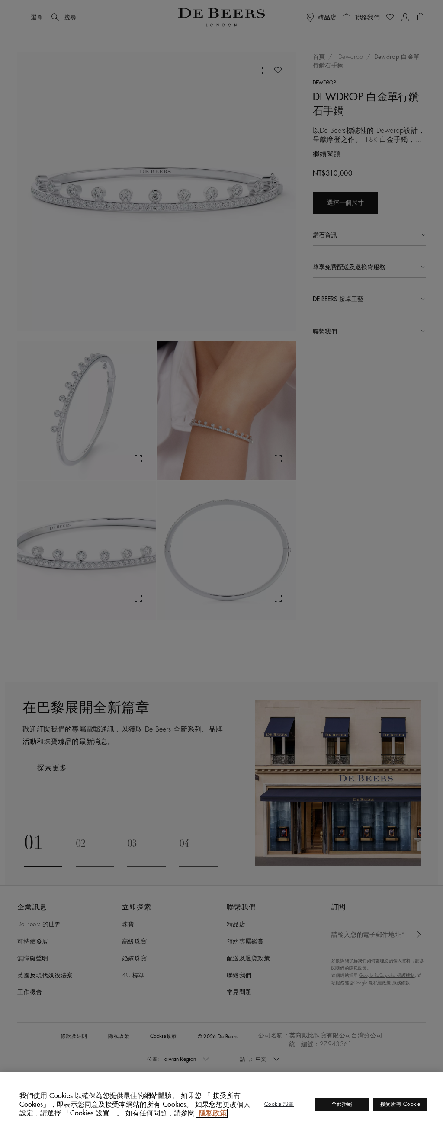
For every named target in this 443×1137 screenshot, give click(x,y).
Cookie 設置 (279, 1104)
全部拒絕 (342, 1104)
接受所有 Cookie (400, 1104)
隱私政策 (212, 1113)
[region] (221, 1104)
